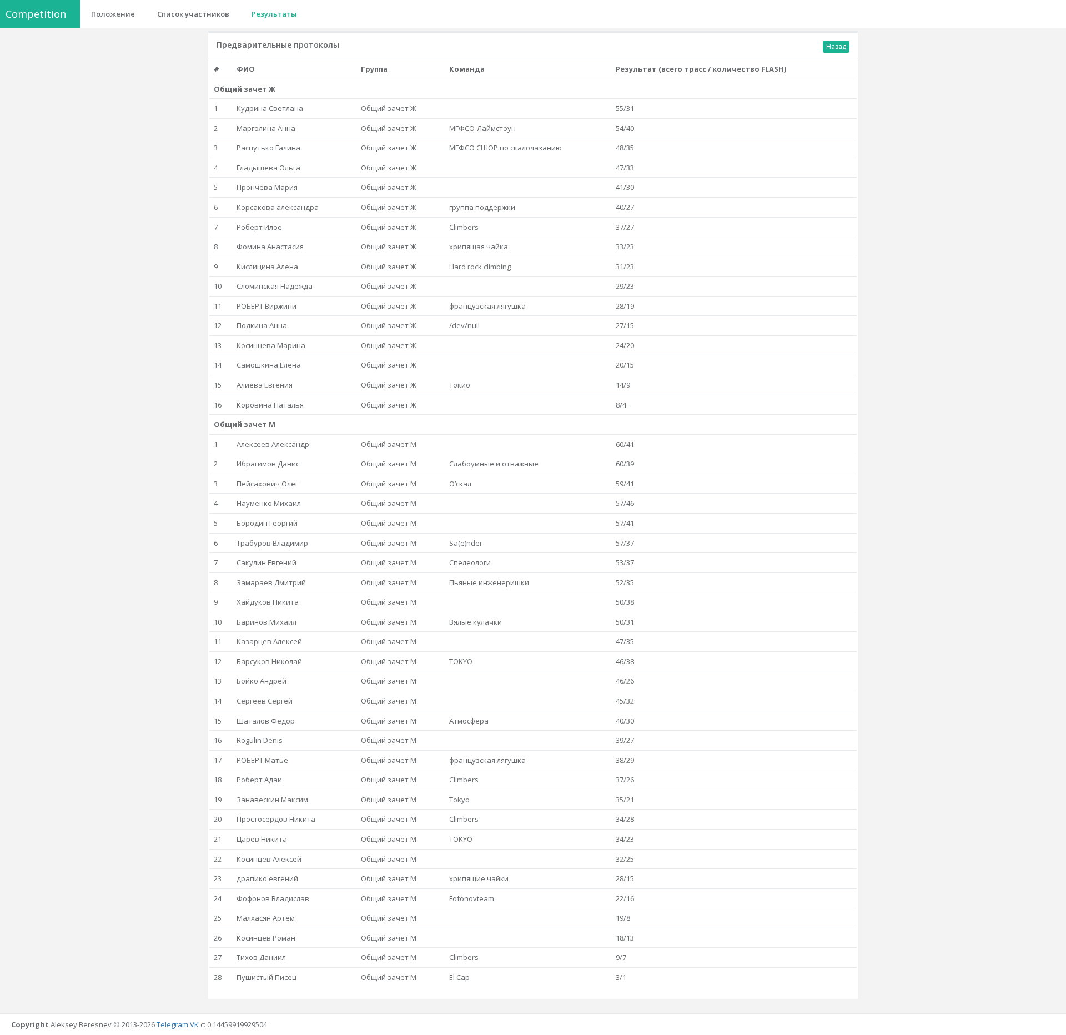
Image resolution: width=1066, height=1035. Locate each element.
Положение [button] (113, 14)
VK (194, 1024)
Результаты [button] (274, 14)
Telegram (172, 1024)
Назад (836, 46)
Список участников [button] (193, 14)
